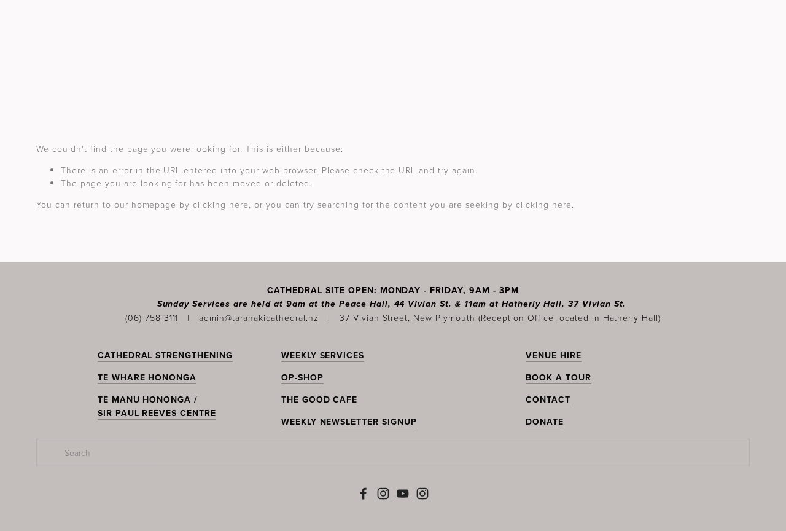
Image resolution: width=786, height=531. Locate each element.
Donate (689, 78)
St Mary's (342, 78)
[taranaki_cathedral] (422, 493)
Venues (532, 78)
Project (587, 78)
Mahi (393, 78)
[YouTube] (403, 493)
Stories (478, 78)
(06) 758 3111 (152, 317)
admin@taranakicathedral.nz (258, 317)
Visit (431, 78)
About (639, 78)
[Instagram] (383, 493)
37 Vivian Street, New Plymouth (409, 317)
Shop (736, 78)
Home (51, 78)
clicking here (221, 204)
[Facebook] (363, 493)
